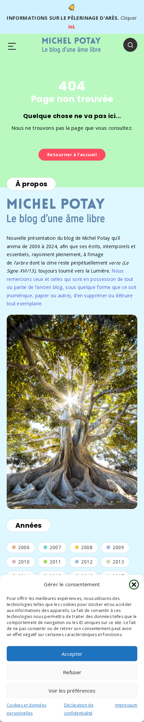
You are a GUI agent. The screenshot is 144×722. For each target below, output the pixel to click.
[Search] (130, 45)
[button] (134, 584)
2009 (118, 547)
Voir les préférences (72, 690)
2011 (55, 561)
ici (71, 26)
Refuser (72, 672)
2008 (86, 547)
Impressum (126, 705)
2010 (23, 561)
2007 (55, 547)
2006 (23, 547)
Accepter (72, 653)
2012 (86, 561)
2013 (118, 561)
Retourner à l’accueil (72, 154)
